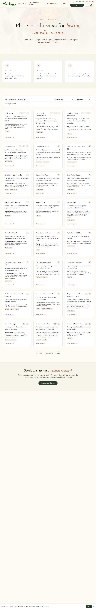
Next (58, 353)
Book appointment (77, 5)
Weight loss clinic (34, 3)
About (63, 3)
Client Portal (90, 2)
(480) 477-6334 (80, 2)
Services (22, 3)
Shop (88, 5)
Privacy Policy (44, 606)
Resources (51, 3)
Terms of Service (31, 606)
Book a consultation (48, 383)
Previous (39, 353)
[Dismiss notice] (93, 606)
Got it (88, 606)
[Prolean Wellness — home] (9, 4)
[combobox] (63, 99)
